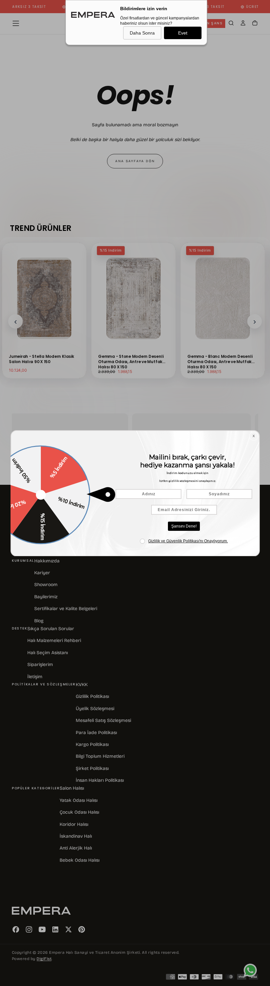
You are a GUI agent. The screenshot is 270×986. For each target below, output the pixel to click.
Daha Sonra (142, 33)
